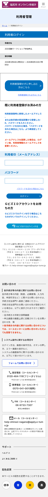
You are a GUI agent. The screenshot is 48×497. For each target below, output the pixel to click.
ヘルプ (5, 453)
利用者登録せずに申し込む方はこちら (24, 85)
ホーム (4, 25)
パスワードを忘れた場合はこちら (30, 188)
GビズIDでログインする (27, 226)
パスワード (12, 172)
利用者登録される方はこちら (29, 95)
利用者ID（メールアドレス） (23, 154)
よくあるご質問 (8, 458)
